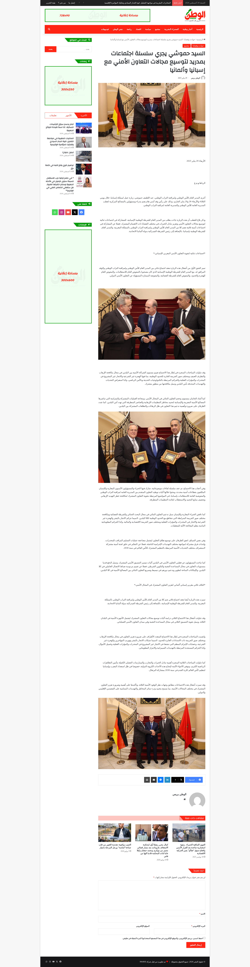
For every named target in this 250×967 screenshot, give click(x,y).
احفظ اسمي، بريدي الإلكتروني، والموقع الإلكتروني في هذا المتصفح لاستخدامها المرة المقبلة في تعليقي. (162, 938)
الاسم (202, 914)
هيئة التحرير (50, 3)
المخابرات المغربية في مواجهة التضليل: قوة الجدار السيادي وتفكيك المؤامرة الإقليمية (60, 141)
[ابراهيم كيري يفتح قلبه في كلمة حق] (84, 169)
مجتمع (157, 29)
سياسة (148, 29)
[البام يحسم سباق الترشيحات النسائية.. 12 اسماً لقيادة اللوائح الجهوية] (84, 128)
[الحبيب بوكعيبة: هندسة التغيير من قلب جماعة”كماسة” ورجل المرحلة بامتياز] (114, 832)
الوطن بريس (195, 78)
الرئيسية (199, 29)
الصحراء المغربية (171, 29)
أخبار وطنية (187, 29)
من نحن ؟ (62, 3)
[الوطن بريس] (195, 15)
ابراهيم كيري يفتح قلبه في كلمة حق (59, 166)
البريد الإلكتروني (198, 926)
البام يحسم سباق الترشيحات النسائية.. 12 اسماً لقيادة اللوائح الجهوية (60, 127)
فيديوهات (105, 29)
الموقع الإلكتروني (143, 926)
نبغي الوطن (118, 29)
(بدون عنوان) (68, 152)
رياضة (129, 29)
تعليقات (52, 115)
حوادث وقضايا (189, 39)
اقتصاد (138, 29)
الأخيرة (84, 115)
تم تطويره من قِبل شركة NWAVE (153, 962)
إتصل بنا (72, 3)
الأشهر (68, 115)
